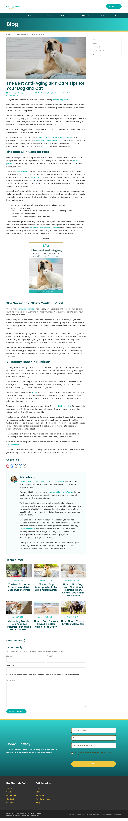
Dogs (64, 93)
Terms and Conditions (92, 814)
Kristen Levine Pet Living (23, 813)
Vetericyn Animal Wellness (47, 140)
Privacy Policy (71, 814)
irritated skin (35, 177)
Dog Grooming (57, 93)
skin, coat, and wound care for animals (55, 137)
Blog (94, 55)
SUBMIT (93, 764)
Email (50, 656)
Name (9, 656)
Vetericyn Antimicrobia (40, 227)
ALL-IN (34, 392)
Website (10, 665)
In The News (11, 802)
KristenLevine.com (27, 528)
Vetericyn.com (12, 444)
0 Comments (13, 95)
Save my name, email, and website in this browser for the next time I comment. (44, 674)
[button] (115, 15)
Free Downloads (98, 51)
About (9, 788)
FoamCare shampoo (26, 309)
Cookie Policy (80, 814)
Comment (11, 680)
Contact (114, 6)
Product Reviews (72, 93)
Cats (49, 93)
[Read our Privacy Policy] (115, 757)
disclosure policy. (60, 99)
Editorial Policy (118, 814)
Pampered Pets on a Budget (61, 492)
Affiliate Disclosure (106, 814)
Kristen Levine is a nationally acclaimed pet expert (42, 481)
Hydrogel (54, 227)
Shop (8, 792)
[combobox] (93, 745)
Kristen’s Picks (12, 795)
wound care (22, 171)
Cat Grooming (42, 93)
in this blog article (63, 406)
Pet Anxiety (97, 47)
